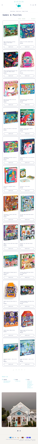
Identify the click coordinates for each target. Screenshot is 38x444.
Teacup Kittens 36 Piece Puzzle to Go (27, 71)
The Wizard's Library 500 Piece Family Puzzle (10, 215)
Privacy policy (27, 439)
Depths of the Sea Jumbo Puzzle (26, 41)
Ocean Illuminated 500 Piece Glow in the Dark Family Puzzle (10, 71)
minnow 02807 (10, 439)
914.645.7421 (18, 381)
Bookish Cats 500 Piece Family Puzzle (26, 244)
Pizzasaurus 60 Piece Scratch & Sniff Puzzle (10, 158)
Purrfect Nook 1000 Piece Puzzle (26, 214)
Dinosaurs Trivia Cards (25, 186)
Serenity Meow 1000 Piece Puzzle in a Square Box (26, 273)
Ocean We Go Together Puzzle (9, 186)
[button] (2, 5)
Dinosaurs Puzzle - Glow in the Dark (10, 359)
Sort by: (19, 18)
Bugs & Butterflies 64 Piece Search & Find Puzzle (9, 42)
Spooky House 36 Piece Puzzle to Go (10, 302)
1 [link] (13, 369)
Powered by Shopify (16, 439)
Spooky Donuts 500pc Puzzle (9, 330)
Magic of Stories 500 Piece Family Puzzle (11, 244)
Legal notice (33, 440)
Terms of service (32, 439)
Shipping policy (21, 440)
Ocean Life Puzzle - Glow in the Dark (26, 359)
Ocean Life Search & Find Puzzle (10, 128)
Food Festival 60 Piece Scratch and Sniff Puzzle (26, 100)
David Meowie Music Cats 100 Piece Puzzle (27, 158)
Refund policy (22, 439)
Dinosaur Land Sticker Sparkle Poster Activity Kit (26, 129)
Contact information (28, 440)
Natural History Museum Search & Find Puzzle (10, 273)
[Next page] (24, 370)
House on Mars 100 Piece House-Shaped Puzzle (26, 331)
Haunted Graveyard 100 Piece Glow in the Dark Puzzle (27, 302)
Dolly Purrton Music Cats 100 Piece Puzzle (10, 100)
